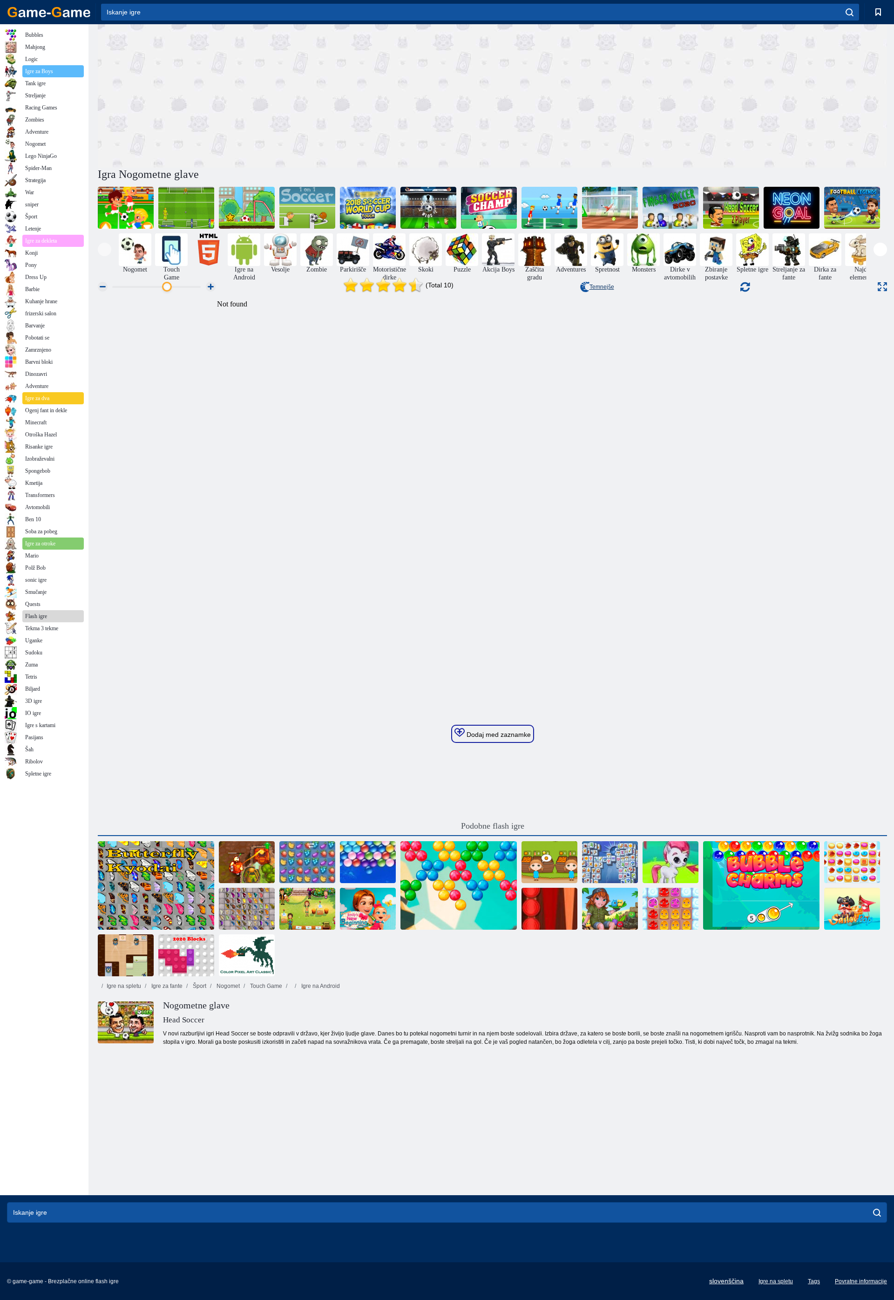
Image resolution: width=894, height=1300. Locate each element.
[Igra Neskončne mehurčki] (368, 862)
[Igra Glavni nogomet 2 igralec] (731, 208)
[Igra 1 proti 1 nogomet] (307, 208)
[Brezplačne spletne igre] (49, 12)
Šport (198, 986)
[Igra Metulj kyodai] (156, 885)
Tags (814, 1281)
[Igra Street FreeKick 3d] (610, 208)
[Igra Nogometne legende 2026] (852, 208)
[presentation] (104, 249)
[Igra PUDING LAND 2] (670, 909)
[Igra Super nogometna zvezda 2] (247, 208)
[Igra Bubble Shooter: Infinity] (458, 885)
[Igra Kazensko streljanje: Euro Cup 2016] (186, 208)
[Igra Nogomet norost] (126, 208)
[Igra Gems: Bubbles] (670, 862)
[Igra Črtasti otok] (610, 909)
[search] (850, 12)
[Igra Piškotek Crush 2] (852, 862)
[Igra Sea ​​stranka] (852, 909)
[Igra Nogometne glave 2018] (428, 208)
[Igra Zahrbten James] (126, 955)
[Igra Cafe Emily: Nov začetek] (368, 909)
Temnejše (601, 287)
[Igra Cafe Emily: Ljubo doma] (307, 909)
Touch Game (265, 986)
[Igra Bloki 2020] (186, 955)
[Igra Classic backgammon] (549, 909)
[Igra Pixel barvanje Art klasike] (247, 955)
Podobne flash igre (492, 825)
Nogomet (227, 986)
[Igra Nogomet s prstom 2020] (670, 208)
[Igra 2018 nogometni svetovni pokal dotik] (368, 208)
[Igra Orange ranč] (549, 862)
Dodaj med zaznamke (498, 734)
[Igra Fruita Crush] (307, 862)
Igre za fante (166, 986)
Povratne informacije (861, 1281)
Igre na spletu (124, 986)
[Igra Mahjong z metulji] (247, 909)
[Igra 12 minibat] (549, 208)
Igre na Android (320, 986)
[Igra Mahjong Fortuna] (610, 862)
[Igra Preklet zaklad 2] (247, 862)
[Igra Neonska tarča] (792, 208)
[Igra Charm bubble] (761, 885)
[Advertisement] (295, 94)
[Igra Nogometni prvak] (489, 208)
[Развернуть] (882, 286)
